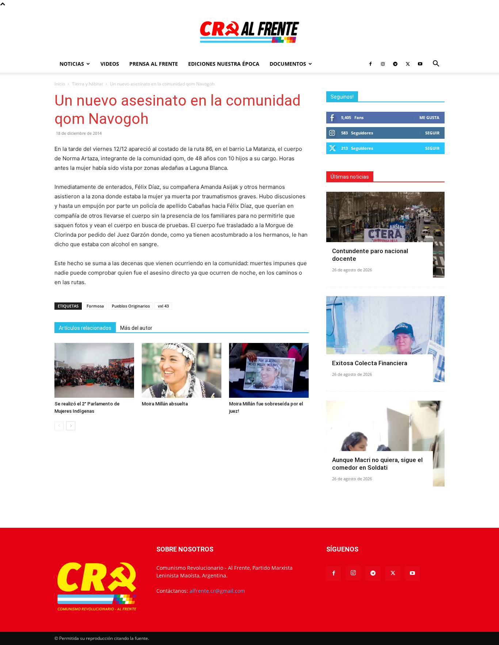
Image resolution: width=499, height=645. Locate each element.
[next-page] (70, 425)
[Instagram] (382, 64)
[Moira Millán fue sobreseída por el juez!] (269, 370)
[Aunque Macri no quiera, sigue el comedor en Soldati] (385, 443)
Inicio (59, 84)
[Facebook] (370, 64)
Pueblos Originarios (131, 306)
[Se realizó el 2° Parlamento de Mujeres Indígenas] (94, 370)
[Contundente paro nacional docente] (385, 235)
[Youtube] (420, 64)
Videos (109, 63)
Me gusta (429, 117)
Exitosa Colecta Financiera (369, 363)
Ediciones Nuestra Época (223, 63)
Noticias (72, 63)
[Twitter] (407, 64)
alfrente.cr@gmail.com (217, 590)
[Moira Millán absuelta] (181, 370)
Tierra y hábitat (87, 84)
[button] (436, 64)
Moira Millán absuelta (165, 404)
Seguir (432, 133)
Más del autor (136, 328)
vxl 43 (163, 306)
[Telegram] (395, 64)
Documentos (288, 63)
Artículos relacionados (85, 328)
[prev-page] (59, 425)
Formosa (95, 306)
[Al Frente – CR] (249, 32)
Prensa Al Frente (153, 63)
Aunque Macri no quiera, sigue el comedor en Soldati (377, 463)
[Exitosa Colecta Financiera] (385, 339)
